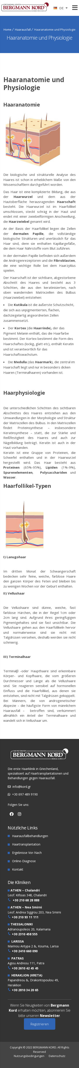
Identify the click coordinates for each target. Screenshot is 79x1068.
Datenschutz (57, 1056)
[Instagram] (19, 814)
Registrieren (40, 1024)
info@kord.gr (22, 786)
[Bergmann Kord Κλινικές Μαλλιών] (25, 9)
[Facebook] (12, 814)
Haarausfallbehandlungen (30, 836)
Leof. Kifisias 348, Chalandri (27, 895)
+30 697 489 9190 (25, 794)
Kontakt (17, 869)
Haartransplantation (26, 844)
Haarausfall (23, 29)
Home (7, 29)
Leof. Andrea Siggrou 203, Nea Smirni (34, 912)
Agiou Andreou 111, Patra (26, 963)
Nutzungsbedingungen (29, 1056)
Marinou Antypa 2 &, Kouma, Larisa (33, 946)
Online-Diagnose (24, 861)
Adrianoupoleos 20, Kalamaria (29, 929)
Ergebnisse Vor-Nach (27, 853)
